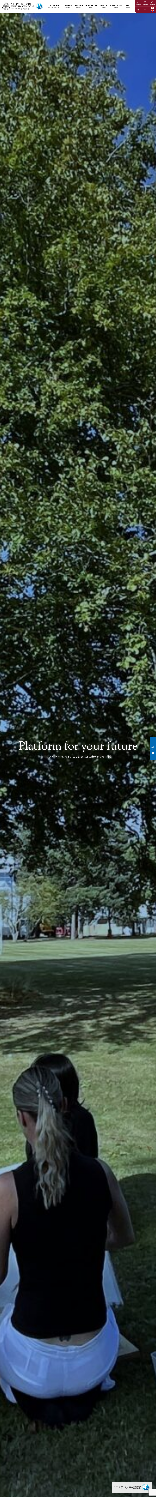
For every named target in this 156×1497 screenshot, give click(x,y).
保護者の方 (145, 4)
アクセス (138, 9)
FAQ (127, 6)
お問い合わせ (145, 9)
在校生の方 (138, 4)
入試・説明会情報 (153, 748)
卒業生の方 (152, 4)
